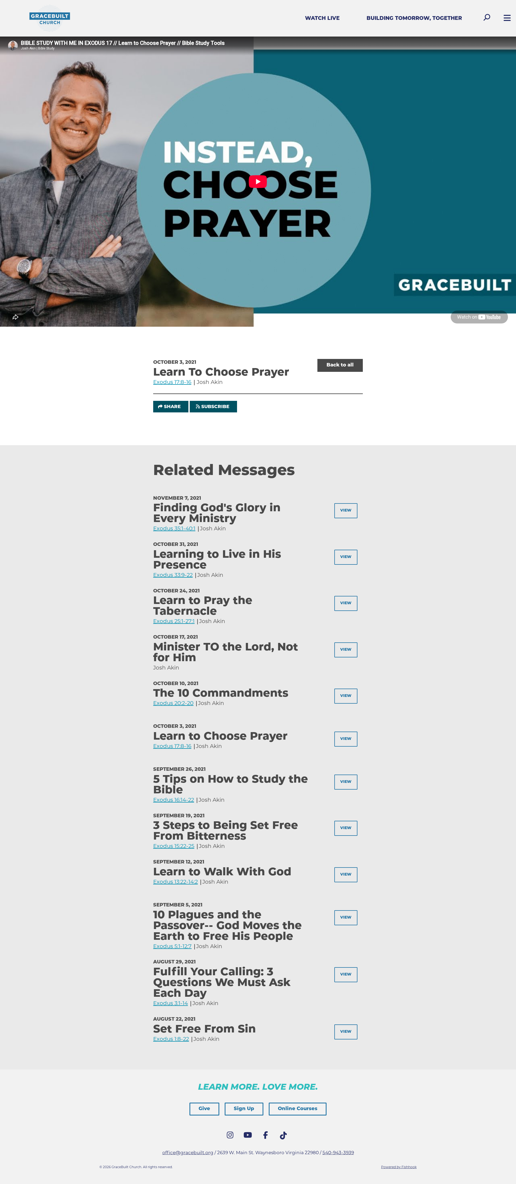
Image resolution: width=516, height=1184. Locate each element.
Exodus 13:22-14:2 (175, 882)
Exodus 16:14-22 (173, 800)
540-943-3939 (338, 1153)
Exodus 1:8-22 (171, 1039)
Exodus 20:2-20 (173, 703)
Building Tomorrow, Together (414, 18)
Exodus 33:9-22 (173, 575)
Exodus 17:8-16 (172, 382)
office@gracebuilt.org (187, 1153)
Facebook (267, 1136)
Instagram (231, 1136)
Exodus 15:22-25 (173, 846)
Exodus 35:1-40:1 (174, 529)
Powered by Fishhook (399, 1167)
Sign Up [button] (244, 1109)
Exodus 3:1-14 (170, 1003)
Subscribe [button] (215, 407)
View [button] (346, 511)
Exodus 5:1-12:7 (172, 946)
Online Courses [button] (297, 1109)
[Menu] (505, 18)
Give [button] (204, 1109)
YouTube (249, 1136)
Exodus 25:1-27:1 (174, 621)
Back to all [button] (340, 365)
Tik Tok (284, 1137)
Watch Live (322, 18)
